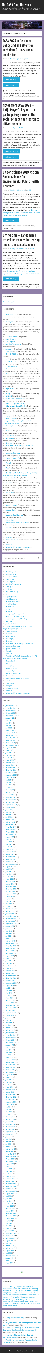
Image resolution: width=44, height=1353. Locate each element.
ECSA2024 (18, 93)
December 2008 (11, 1213)
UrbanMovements (12, 540)
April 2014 (9, 1055)
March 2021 (9, 849)
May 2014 (9, 1052)
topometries (10, 530)
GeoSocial (5, 1297)
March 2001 (10, 1260)
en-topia (8, 394)
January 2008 (10, 1231)
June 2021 (9, 842)
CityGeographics (11, 361)
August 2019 (10, 896)
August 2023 (10, 777)
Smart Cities (10, 493)
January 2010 (10, 1181)
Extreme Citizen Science (29, 1295)
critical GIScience (23, 165)
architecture (18, 1289)
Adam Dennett (11, 339)
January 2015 (10, 1032)
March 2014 (9, 1057)
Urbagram (9, 537)
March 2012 (9, 1117)
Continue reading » (11, 85)
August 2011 (10, 1134)
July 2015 (8, 1018)
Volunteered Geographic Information (18, 547)
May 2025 (9, 725)
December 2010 (11, 1154)
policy (28, 96)
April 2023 (9, 787)
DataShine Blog (11, 374)
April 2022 (9, 817)
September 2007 (11, 1238)
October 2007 (10, 1236)
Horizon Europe (18, 96)
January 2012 (10, 1122)
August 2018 (10, 926)
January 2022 (10, 824)
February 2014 (10, 1060)
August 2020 (10, 867)
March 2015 (9, 1028)
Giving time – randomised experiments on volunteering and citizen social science (21, 240)
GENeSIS (9, 396)
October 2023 (10, 772)
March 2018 (10, 938)
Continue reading (12, 80)
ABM (5, 1286)
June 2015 (9, 1020)
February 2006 (10, 1255)
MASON (17, 1300)
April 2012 (9, 1114)
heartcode (9, 416)
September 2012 (11, 1102)
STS (4, 98)
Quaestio (9, 463)
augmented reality (30, 1289)
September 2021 (11, 834)
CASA (19, 1291)
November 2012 (11, 1097)
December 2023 (11, 767)
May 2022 (9, 815)
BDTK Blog (9, 351)
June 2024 (9, 753)
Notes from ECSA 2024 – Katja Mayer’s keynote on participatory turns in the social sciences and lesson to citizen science (21, 114)
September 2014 (11, 1042)
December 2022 (11, 797)
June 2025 (9, 723)
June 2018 (9, 931)
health (12, 228)
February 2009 (10, 1208)
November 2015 (11, 1008)
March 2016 (10, 998)
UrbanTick (9, 545)
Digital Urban (10, 389)
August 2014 (10, 1045)
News (24, 96)
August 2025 (10, 718)
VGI (33, 165)
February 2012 (10, 1119)
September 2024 (11, 745)
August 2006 (10, 1250)
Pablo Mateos (10, 436)
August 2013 (10, 1075)
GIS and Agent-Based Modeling (16, 406)
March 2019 (10, 909)
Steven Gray (10, 520)
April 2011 (9, 1144)
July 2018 (8, 928)
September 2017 (11, 953)
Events (20, 1295)
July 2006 (9, 1253)
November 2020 (11, 859)
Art (23, 1288)
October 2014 (10, 1040)
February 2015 (10, 1030)
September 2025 (11, 715)
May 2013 (9, 1082)
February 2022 (10, 822)
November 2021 (11, 829)
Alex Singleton (10, 341)
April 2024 (9, 758)
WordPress (20, 1351)
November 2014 (11, 1037)
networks (27, 1300)
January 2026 (10, 706)
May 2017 (9, 963)
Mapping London (11, 426)
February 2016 (10, 1000)
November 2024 (11, 740)
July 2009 (9, 1196)
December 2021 (11, 827)
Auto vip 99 (9, 349)
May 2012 (9, 1112)
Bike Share (10, 1291)
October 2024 (10, 743)
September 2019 (11, 894)
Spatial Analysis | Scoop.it (14, 515)
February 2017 (10, 971)
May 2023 (9, 785)
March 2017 (9, 968)
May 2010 (9, 1171)
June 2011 (9, 1139)
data (29, 1293)
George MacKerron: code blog (15, 398)
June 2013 (9, 1080)
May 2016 (9, 993)
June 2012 (9, 1109)
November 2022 (11, 800)
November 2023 (11, 770)
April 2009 (9, 1203)
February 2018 (10, 941)
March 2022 (10, 819)
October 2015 (10, 1010)
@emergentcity (11, 322)
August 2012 (10, 1104)
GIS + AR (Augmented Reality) (16, 403)
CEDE (8, 359)
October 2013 (10, 1070)
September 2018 (11, 924)
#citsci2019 (8, 226)
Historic (15, 1297)
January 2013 (10, 1092)
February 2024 (10, 762)
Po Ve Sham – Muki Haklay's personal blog (19, 446)
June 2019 (9, 901)
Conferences (6, 93)
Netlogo (22, 1300)
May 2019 (9, 904)
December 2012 (11, 1094)
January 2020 (10, 884)
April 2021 (9, 847)
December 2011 (11, 1124)
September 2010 (11, 1161)
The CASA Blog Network (16, 5)
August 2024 (10, 748)
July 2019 (8, 899)
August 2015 (10, 1015)
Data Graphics (35, 1293)
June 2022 (9, 812)
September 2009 (11, 1191)
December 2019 (11, 886)
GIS (10, 1297)
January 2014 (10, 1062)
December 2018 (11, 916)
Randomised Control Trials (17, 287)
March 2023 (10, 790)
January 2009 (10, 1211)
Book (15, 1291)
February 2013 (10, 1089)
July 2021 (8, 839)
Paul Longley (10, 438)
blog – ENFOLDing (12, 354)
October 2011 (10, 1129)
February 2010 (10, 1179)
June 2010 (9, 1169)
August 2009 (10, 1194)
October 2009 (10, 1189)
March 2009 (10, 1206)
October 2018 (10, 921)
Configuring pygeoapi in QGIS (16, 1318)
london (6, 1299)
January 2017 (10, 973)
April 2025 (9, 728)
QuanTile (9, 468)
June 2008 (9, 1223)
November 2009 (11, 1186)
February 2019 (10, 911)
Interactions (32, 1297)
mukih (27, 59)
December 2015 (11, 1005)
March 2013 (10, 1087)
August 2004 (10, 1258)
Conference (31, 91)
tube (12, 1303)
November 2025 (11, 710)
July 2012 (8, 1107)
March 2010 (10, 1176)
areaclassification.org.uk (13, 344)
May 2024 (9, 755)
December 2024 (11, 738)
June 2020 (9, 871)
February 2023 (10, 792)
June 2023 (9, 782)
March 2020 (10, 879)
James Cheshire (11, 418)
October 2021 (10, 832)
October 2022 (10, 802)
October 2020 (10, 862)
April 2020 (9, 876)
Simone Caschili (11, 478)
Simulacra (9, 483)
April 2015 (9, 1025)
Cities (23, 1291)
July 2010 (8, 1166)
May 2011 (9, 1141)
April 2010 (9, 1174)
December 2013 (11, 1065)
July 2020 (9, 869)
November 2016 (11, 978)
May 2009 (9, 1201)
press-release (34, 96)
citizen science (9, 91)
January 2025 (10, 735)
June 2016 (9, 990)
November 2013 (11, 1067)
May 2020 (9, 874)
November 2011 (11, 1127)
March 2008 (10, 1228)
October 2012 (10, 1099)
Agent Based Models (25, 1286)
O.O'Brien (9, 431)
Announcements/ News (9, 1288)
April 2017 (9, 966)
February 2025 (10, 733)
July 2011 (8, 1137)
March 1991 (9, 1263)
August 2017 (10, 956)
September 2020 (11, 864)
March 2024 (10, 760)
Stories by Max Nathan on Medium (17, 522)
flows (38, 1294)
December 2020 (11, 857)
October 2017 (10, 951)
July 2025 (9, 720)
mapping (12, 1300)
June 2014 (9, 1050)
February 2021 (10, 852)
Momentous (31, 1351)
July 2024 (9, 750)
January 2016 (10, 1003)
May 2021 (9, 844)
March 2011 (9, 1146)
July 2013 (8, 1077)
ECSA (12, 93)
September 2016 (11, 983)
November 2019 (11, 889)
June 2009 (9, 1198)
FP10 (11, 96)
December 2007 (11, 1233)
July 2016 (8, 988)
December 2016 (11, 976)
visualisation (26, 1303)
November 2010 (11, 1156)
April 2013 (9, 1085)
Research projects (34, 287)
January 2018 (10, 943)
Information (25, 1297)
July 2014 (8, 1047)
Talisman (9, 527)
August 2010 (10, 1164)
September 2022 (11, 805)
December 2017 (11, 946)
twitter (15, 1304)
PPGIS (30, 165)
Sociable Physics (11, 510)
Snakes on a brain (11, 505)
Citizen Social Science (21, 91)
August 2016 (10, 985)
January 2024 (10, 765)
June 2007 (9, 1243)
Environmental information (10, 1295)
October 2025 (10, 713)
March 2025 (10, 730)
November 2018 (11, 919)
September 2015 (11, 1013)
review (23, 1301)
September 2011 (11, 1132)
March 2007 (10, 1246)
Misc (7, 287)
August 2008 (10, 1218)
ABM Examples (12, 1287)
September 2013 (11, 1072)
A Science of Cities (12, 337)
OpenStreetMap (8, 1301)
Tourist (8, 1303)
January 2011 (10, 1151)
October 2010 (10, 1159)
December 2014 (11, 1035)
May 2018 (9, 933)
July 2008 (9, 1221)
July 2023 (9, 780)
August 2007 (10, 1241)
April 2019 (9, 906)
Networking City (11, 314)
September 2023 (11, 775)
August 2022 (10, 807)
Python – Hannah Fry (13, 458)
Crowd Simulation (11, 366)
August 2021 (10, 837)
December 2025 (11, 708)
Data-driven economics (13, 369)
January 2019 (10, 914)
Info (19, 1297)
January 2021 (10, 854)
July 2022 (9, 810)
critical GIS (14, 165)
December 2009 (11, 1184)
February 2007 (10, 1248)
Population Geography (13, 453)
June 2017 (9, 961)
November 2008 (11, 1216)
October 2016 (10, 980)
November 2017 (11, 948)
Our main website (9, 302)
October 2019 (10, 891)
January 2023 (10, 795)
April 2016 (9, 995)
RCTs (26, 287)
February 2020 (10, 881)
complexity (7, 1292)
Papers (16, 1301)
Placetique (9, 443)
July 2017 (8, 958)
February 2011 (10, 1149)
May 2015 (9, 1023)
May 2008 (9, 1226)
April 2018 (9, 936)
